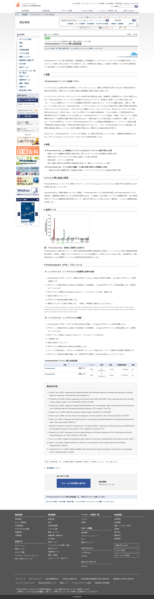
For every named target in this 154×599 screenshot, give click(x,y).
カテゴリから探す (50, 48)
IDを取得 (77, 3)
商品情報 (25, 11)
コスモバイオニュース (32, 112)
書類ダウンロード (87, 542)
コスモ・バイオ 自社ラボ (57, 558)
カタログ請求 (87, 11)
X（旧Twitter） (86, 553)
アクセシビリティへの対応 (81, 583)
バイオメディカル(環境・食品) (59, 545)
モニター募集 (20, 552)
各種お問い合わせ (121, 545)
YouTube (84, 556)
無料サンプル (20, 549)
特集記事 (51, 519)
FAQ (82, 539)
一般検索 (113, 23)
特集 (21, 43)
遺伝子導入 (66, 48)
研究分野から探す (25, 90)
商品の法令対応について (47, 583)
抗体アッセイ (24, 67)
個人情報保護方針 (52, 579)
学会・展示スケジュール (24, 559)
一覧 (37, 199)
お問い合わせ (128, 11)
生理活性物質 (24, 50)
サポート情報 (66, 11)
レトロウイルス (97, 48)
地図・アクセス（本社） (123, 525)
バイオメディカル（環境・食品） (27, 72)
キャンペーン (20, 546)
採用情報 (119, 3)
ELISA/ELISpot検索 (102, 23)
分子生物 (59, 48)
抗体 (21, 46)
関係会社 (117, 535)
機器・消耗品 (24, 83)
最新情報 (46, 11)
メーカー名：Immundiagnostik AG (127, 56)
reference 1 (65, 307)
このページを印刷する (53, 34)
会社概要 (117, 522)
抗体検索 (70, 23)
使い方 (131, 23)
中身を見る (24, 222)
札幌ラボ (22, 87)
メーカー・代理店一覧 (108, 11)
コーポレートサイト (90, 3)
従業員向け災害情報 (102, 583)
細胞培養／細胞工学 (26, 60)
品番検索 (120, 23)
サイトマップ (20, 579)
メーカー (84, 519)
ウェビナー (27, 555)
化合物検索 (90, 23)
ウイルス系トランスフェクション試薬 (81, 48)
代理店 (83, 522)
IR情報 (102, 3)
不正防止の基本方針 (69, 579)
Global (127, 3)
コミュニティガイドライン (25, 583)
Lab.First (135, 3)
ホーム (17, 14)
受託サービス (24, 76)
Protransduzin (50, 368)
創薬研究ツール (25, 80)
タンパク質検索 (80, 23)
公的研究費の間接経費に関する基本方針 (95, 579)
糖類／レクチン (25, 57)
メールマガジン (21, 112)
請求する (31, 222)
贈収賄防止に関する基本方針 (123, 579)
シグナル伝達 (24, 53)
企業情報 (110, 3)
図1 (125, 118)
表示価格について (53, 468)
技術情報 (84, 532)
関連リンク (64, 583)
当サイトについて (35, 579)
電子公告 (117, 532)
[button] (36, 214)
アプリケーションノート (90, 536)
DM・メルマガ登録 (122, 555)
